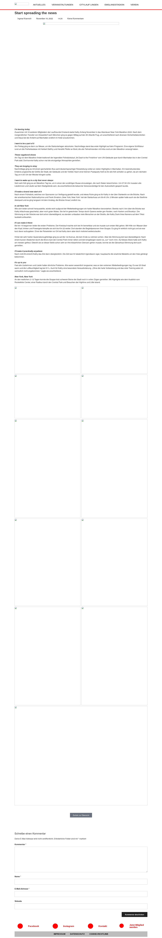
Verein (135, 5)
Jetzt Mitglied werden (137, 926)
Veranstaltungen (62, 5)
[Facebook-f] (20, 926)
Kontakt (102, 926)
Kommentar (20, 844)
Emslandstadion (114, 5)
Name (18, 876)
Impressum (59, 934)
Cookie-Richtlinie (98, 934)
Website (18, 901)
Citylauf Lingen (88, 5)
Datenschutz (77, 934)
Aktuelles (39, 5)
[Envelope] (90, 926)
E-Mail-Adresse (22, 888)
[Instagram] (55, 926)
